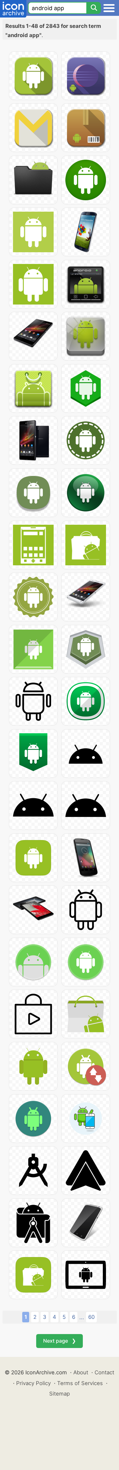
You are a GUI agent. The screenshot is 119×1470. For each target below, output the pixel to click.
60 (91, 1317)
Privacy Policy (33, 1383)
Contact (104, 1372)
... (81, 1317)
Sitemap (59, 1393)
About (80, 1372)
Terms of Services (80, 1383)
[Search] (93, 8)
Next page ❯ (59, 1341)
